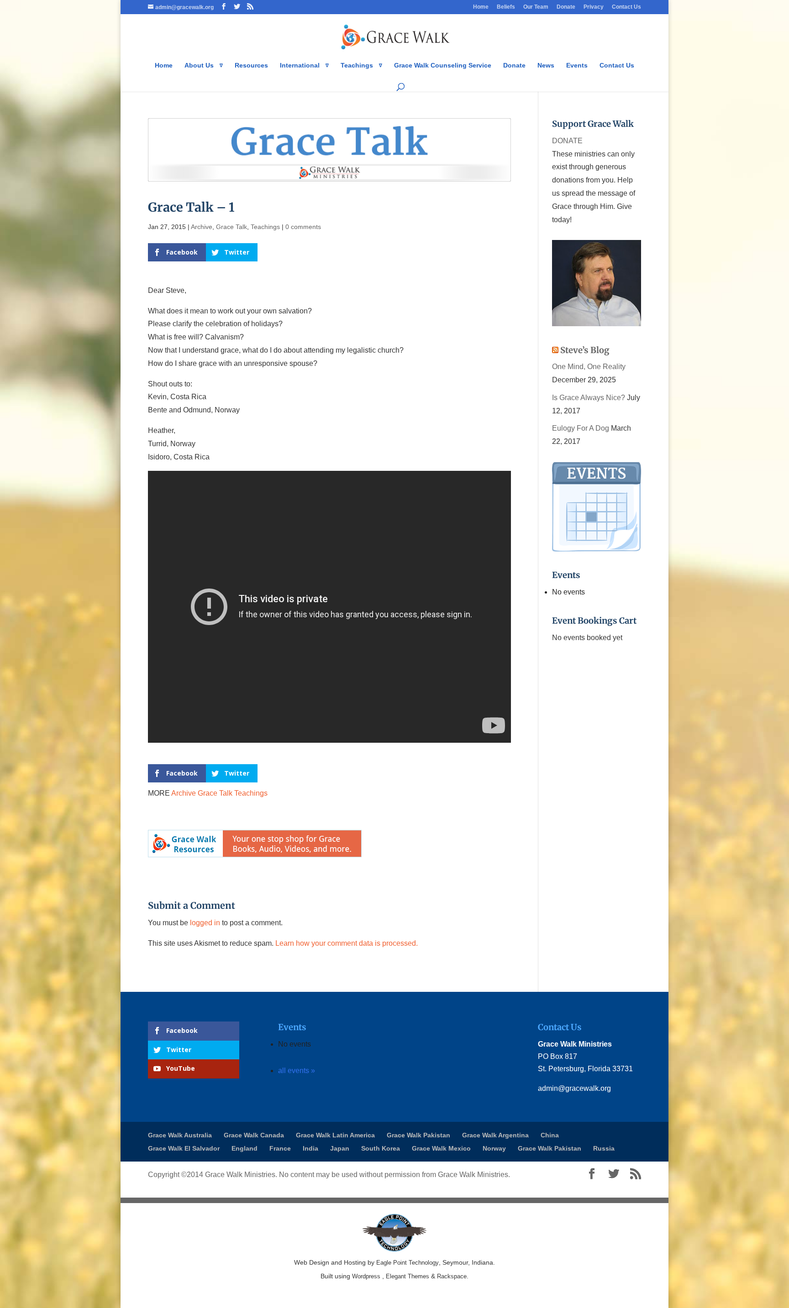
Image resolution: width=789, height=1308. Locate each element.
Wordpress (366, 1276)
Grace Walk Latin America (335, 1135)
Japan (339, 1148)
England (244, 1148)
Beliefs (506, 7)
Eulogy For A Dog (580, 428)
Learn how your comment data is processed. (346, 943)
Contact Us (626, 7)
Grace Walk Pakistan (418, 1135)
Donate (566, 7)
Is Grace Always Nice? (588, 397)
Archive (201, 226)
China (550, 1135)
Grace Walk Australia (180, 1135)
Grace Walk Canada (254, 1135)
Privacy (594, 7)
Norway (494, 1148)
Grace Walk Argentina (495, 1135)
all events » (296, 1070)
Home (481, 7)
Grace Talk (231, 226)
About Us (199, 65)
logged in (205, 923)
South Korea (380, 1148)
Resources (251, 65)
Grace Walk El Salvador (184, 1148)
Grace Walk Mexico (441, 1148)
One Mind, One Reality (589, 366)
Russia (604, 1148)
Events (577, 65)
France (280, 1148)
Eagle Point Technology (407, 1262)
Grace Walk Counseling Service (442, 65)
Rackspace (452, 1276)
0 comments (303, 226)
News (545, 65)
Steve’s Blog (585, 350)
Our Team (535, 7)
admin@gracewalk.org (574, 1088)
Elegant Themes (407, 1276)
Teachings (265, 226)
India (310, 1148)
